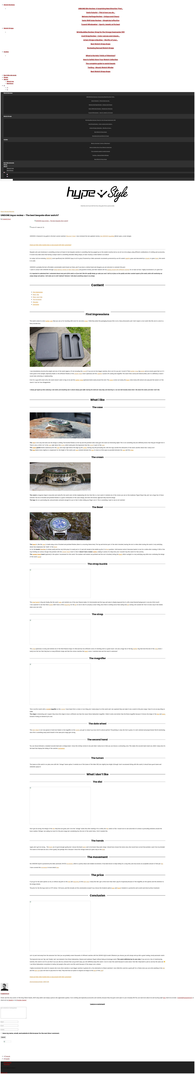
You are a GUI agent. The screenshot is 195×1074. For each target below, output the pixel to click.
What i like (36, 294)
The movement (37, 299)
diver (31, 982)
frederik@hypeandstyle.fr (184, 998)
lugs (34, 450)
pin (76, 605)
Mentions (10, 83)
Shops (6, 77)
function (43, 549)
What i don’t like (37, 297)
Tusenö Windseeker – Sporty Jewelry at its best (100, 24)
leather (47, 321)
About (6, 79)
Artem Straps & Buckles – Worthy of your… (100, 40)
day (162, 863)
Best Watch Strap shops (100, 44)
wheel (37, 730)
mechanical (36, 982)
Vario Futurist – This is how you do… (100, 12)
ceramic (147, 258)
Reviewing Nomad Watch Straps (100, 48)
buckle (142, 371)
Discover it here (70, 236)
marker (95, 552)
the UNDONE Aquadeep (107, 236)
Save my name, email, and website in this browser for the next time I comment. (31, 1033)
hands (50, 847)
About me (10, 81)
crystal (48, 709)
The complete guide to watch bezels (100, 63)
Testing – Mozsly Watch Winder (100, 67)
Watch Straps (9, 28)
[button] (97, 245)
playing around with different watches (118, 269)
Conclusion (36, 304)
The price (35, 302)
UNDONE (49, 258)
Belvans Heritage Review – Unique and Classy (100, 16)
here (57, 867)
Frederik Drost (6, 219)
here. (164, 998)
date (33, 730)
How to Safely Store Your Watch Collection (100, 59)
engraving (67, 605)
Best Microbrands (10, 75)
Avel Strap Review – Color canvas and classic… (100, 36)
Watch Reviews (9, 5)
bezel (156, 258)
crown (84, 371)
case (51, 321)
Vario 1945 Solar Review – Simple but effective (100, 20)
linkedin (10, 1000)
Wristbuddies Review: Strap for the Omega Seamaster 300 (101, 32)
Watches (11, 211)
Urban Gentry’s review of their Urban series (66, 269)
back (84, 881)
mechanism (61, 748)
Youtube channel (21, 1000)
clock (107, 549)
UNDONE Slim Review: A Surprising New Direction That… (100, 8)
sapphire (127, 258)
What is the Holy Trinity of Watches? (100, 55)
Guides (6, 52)
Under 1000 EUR (44, 982)
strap (86, 321)
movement (70, 863)
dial (158, 714)
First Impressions (38, 292)
